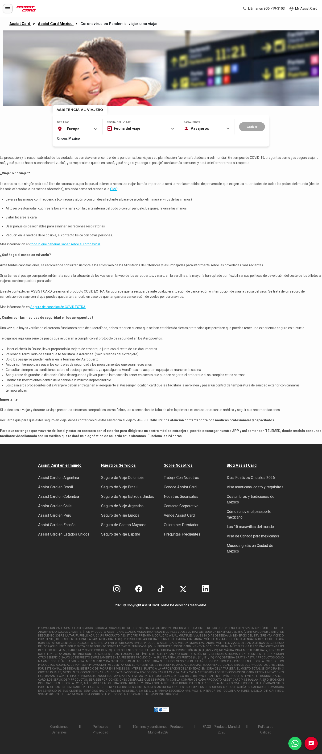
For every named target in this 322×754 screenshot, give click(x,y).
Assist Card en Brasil (55, 487)
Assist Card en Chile (55, 506)
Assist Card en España (56, 525)
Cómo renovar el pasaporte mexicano (249, 514)
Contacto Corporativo (181, 506)
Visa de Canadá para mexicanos (253, 536)
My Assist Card (305, 8)
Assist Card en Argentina (58, 477)
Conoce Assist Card (180, 487)
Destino (63, 122)
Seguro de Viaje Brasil (119, 487)
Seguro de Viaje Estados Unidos (127, 496)
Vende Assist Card (179, 515)
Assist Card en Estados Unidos (64, 534)
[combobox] (77, 129)
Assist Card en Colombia (58, 496)
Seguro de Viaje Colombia (122, 477)
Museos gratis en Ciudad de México (250, 548)
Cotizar (252, 127)
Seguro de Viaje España (120, 534)
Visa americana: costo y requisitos (255, 487)
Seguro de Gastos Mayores (123, 525)
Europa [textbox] (73, 129)
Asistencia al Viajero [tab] (80, 109)
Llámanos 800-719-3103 (266, 8)
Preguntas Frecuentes (182, 534)
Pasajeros (192, 122)
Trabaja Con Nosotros (181, 477)
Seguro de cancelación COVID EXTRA (58, 307)
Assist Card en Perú (54, 515)
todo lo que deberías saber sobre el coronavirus (65, 244)
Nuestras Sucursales (181, 496)
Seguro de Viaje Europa (120, 515)
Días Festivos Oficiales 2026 (251, 477)
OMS (113, 189)
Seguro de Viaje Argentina (122, 506)
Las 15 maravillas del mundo (250, 526)
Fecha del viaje (119, 122)
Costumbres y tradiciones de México (250, 499)
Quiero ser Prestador (181, 525)
